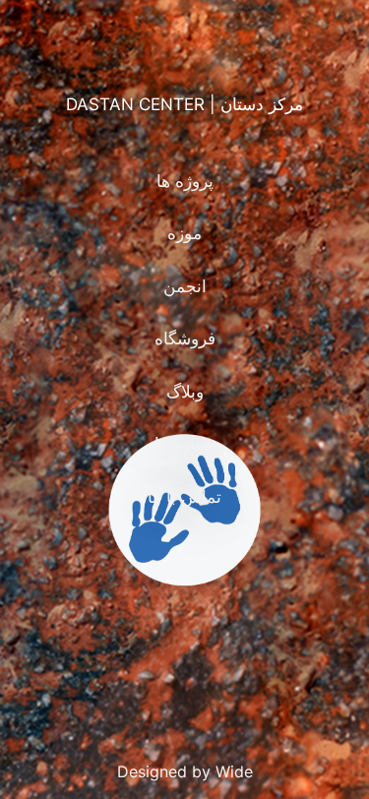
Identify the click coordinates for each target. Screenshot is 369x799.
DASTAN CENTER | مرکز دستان (184, 104)
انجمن (185, 286)
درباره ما (184, 444)
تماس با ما (184, 497)
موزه (184, 233)
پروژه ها (185, 181)
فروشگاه (184, 338)
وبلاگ (185, 391)
